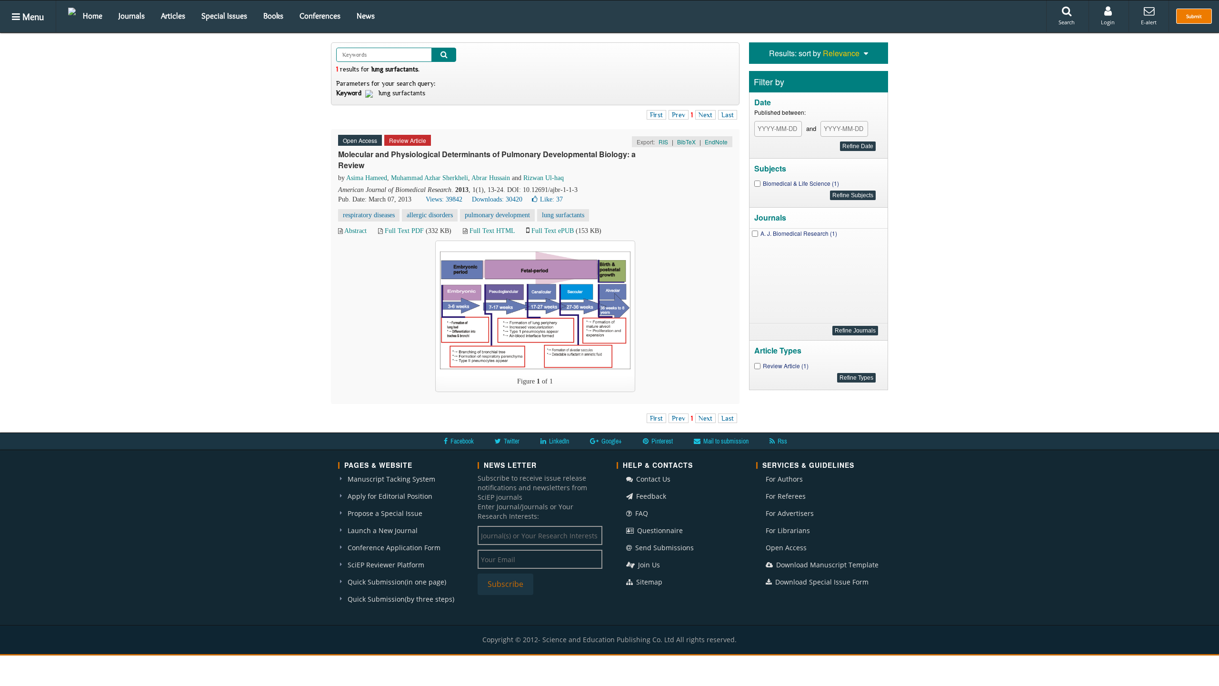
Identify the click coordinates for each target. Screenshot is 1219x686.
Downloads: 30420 (497, 199)
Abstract (355, 230)
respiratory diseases (369, 215)
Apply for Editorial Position (390, 496)
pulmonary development (497, 215)
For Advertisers (790, 513)
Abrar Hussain (490, 178)
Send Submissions (663, 547)
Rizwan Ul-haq (543, 178)
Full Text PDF (404, 230)
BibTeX (686, 142)
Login (1108, 22)
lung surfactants (563, 215)
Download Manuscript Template (826, 564)
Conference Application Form (394, 547)
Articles (173, 15)
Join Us (648, 564)
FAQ (640, 513)
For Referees (786, 496)
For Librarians (788, 530)
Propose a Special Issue (385, 513)
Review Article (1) (786, 366)
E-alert (1149, 22)
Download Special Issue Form (821, 581)
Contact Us (652, 479)
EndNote (716, 142)
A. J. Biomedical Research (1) (798, 233)
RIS (663, 142)
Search (1067, 22)
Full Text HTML (492, 230)
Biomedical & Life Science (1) (801, 183)
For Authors (784, 479)
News (366, 15)
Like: (551, 199)
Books (273, 15)
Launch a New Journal (383, 530)
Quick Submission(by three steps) (401, 599)
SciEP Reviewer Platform (386, 564)
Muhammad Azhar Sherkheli (429, 178)
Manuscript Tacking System (391, 479)
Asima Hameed (366, 178)
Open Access (786, 547)
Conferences (320, 15)
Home (92, 15)
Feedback (650, 496)
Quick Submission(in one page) (397, 581)
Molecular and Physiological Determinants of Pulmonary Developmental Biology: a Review (487, 160)
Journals (132, 15)
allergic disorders (430, 215)
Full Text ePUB (552, 230)
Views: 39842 (444, 199)
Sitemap (648, 581)
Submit (1194, 16)
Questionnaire (659, 530)
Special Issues (224, 15)
